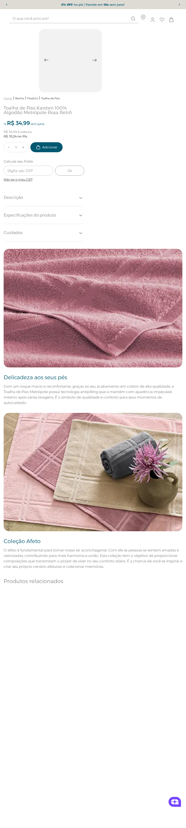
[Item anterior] (6, 4)
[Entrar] (152, 19)
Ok (69, 170)
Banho (19, 98)
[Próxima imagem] (94, 60)
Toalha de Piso (50, 98)
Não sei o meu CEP (18, 179)
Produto (32, 98)
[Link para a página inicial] (8, 98)
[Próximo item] (179, 4)
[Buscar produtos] (133, 18)
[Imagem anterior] (46, 60)
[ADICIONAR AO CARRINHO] (46, 147)
